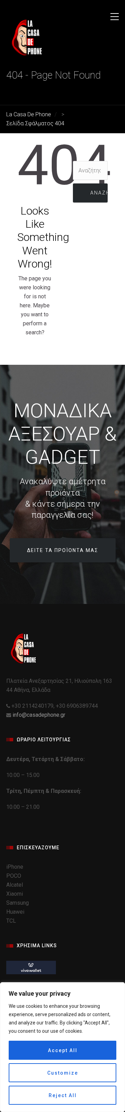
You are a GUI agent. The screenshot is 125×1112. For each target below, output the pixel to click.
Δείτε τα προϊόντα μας (62, 550)
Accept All (62, 1050)
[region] (62, 1047)
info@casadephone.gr (38, 715)
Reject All (63, 1095)
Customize (62, 1073)
